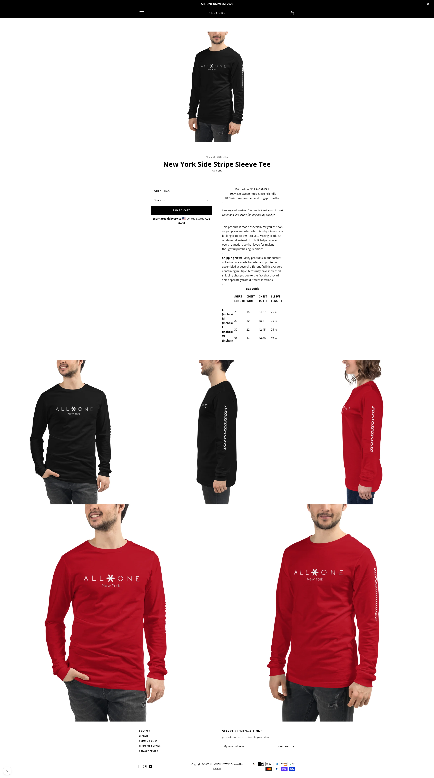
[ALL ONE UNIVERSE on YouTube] (150, 766)
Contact (144, 730)
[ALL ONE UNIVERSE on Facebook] (139, 766)
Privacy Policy (148, 751)
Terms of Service (150, 745)
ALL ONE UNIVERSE (220, 764)
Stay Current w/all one (242, 731)
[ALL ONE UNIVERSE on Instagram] (144, 766)
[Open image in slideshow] (217, 87)
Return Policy (148, 740)
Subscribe (284, 746)
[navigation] (141, 13)
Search (143, 735)
